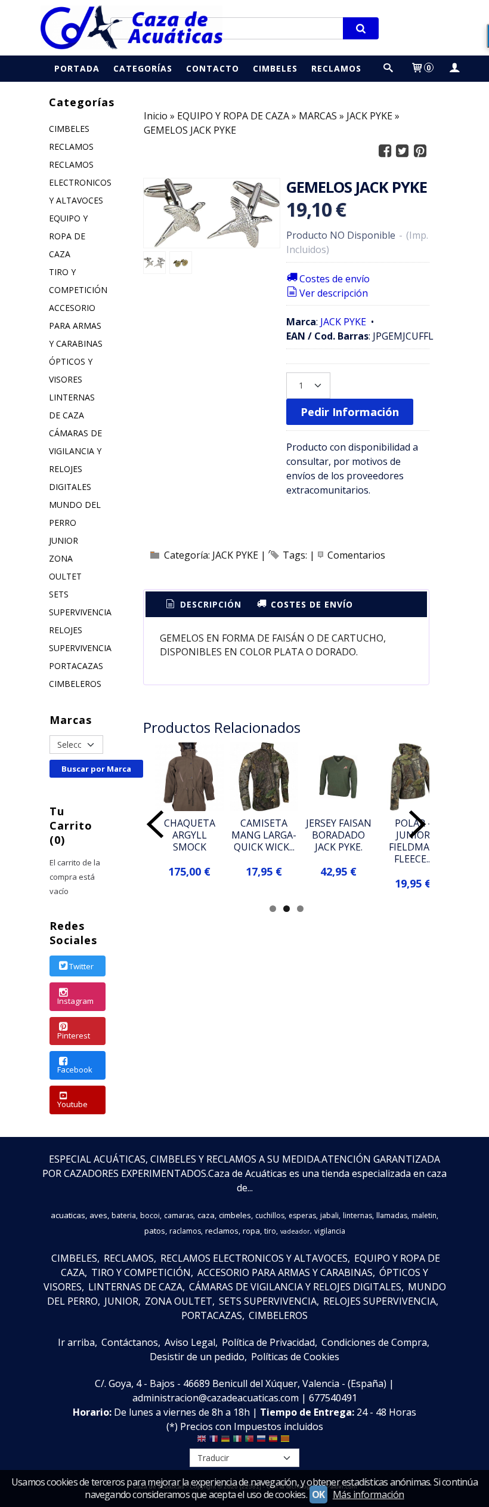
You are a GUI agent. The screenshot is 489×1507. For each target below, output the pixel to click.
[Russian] (261, 1441)
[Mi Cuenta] (453, 68)
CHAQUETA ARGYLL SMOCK (189, 834)
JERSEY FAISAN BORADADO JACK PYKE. (339, 834)
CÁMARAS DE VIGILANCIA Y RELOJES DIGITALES (75, 459)
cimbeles (235, 1215)
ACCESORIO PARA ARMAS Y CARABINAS (76, 325)
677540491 (333, 1397)
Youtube (72, 1104)
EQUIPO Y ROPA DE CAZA (68, 236)
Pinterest (73, 1035)
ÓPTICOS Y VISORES (70, 370)
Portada (77, 68)
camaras (178, 1215)
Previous (155, 824)
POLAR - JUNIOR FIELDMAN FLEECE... (413, 840)
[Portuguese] (249, 1441)
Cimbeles (275, 68)
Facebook (74, 1069)
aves (98, 1215)
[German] (225, 1441)
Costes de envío (334, 278)
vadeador (295, 1231)
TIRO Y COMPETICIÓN (77, 280)
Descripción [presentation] (209, 604)
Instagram (75, 1001)
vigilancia (329, 1231)
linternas (357, 1215)
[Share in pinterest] (420, 151)
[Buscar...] (388, 68)
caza (206, 1215)
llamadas (391, 1215)
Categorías (142, 68)
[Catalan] (286, 1441)
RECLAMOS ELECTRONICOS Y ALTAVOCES (77, 182)
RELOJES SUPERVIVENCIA (77, 639)
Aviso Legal (190, 1342)
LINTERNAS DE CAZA (72, 406)
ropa (251, 1230)
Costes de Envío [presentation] (310, 604)
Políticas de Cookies (295, 1356)
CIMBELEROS (75, 683)
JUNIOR (63, 540)
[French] (213, 1441)
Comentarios (356, 555)
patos (154, 1230)
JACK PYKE (343, 321)
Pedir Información (350, 411)
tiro (270, 1231)
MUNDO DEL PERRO (75, 513)
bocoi (150, 1215)
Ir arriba (76, 1342)
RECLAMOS (71, 146)
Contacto (212, 68)
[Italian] (237, 1441)
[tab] (202, 604)
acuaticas (68, 1215)
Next (417, 824)
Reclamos (336, 68)
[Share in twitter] (402, 151)
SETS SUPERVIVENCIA (77, 603)
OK (318, 1494)
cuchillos (269, 1215)
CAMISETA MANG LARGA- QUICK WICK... (263, 834)
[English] (201, 1441)
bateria (124, 1215)
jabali (329, 1215)
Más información (368, 1494)
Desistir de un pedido (197, 1356)
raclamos (185, 1231)
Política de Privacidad (268, 1342)
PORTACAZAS (76, 665)
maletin (424, 1215)
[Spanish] (273, 1441)
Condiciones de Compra (374, 1342)
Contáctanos (129, 1342)
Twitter (81, 966)
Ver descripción (333, 293)
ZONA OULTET (65, 567)
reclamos (222, 1230)
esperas (302, 1215)
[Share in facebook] (385, 151)
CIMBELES (69, 128)
